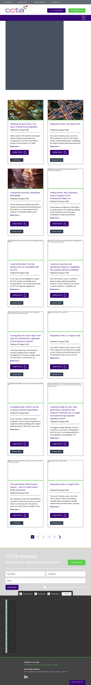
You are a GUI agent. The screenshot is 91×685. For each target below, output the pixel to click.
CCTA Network (28, 665)
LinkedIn (55, 665)
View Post (18, 152)
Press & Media (39, 2)
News (11, 75)
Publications (55, 594)
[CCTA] (17, 9)
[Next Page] (59, 537)
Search (9, 2)
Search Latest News (38, 82)
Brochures (41, 594)
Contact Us (55, 2)
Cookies (48, 665)
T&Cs (42, 665)
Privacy (37, 665)
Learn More (76, 562)
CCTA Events (27, 594)
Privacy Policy (66, 587)
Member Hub (78, 10)
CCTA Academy (58, 10)
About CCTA (22, 2)
